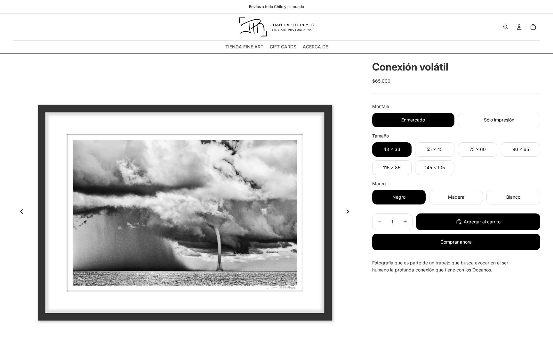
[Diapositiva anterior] (20, 212)
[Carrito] (533, 27)
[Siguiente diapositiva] (350, 212)
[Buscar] (506, 27)
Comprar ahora (456, 242)
